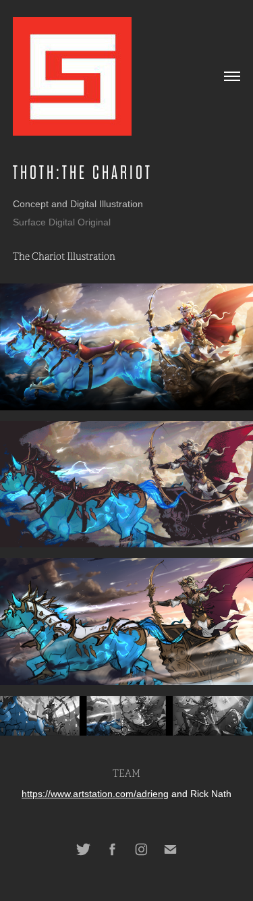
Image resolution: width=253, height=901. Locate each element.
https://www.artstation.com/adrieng (95, 793)
